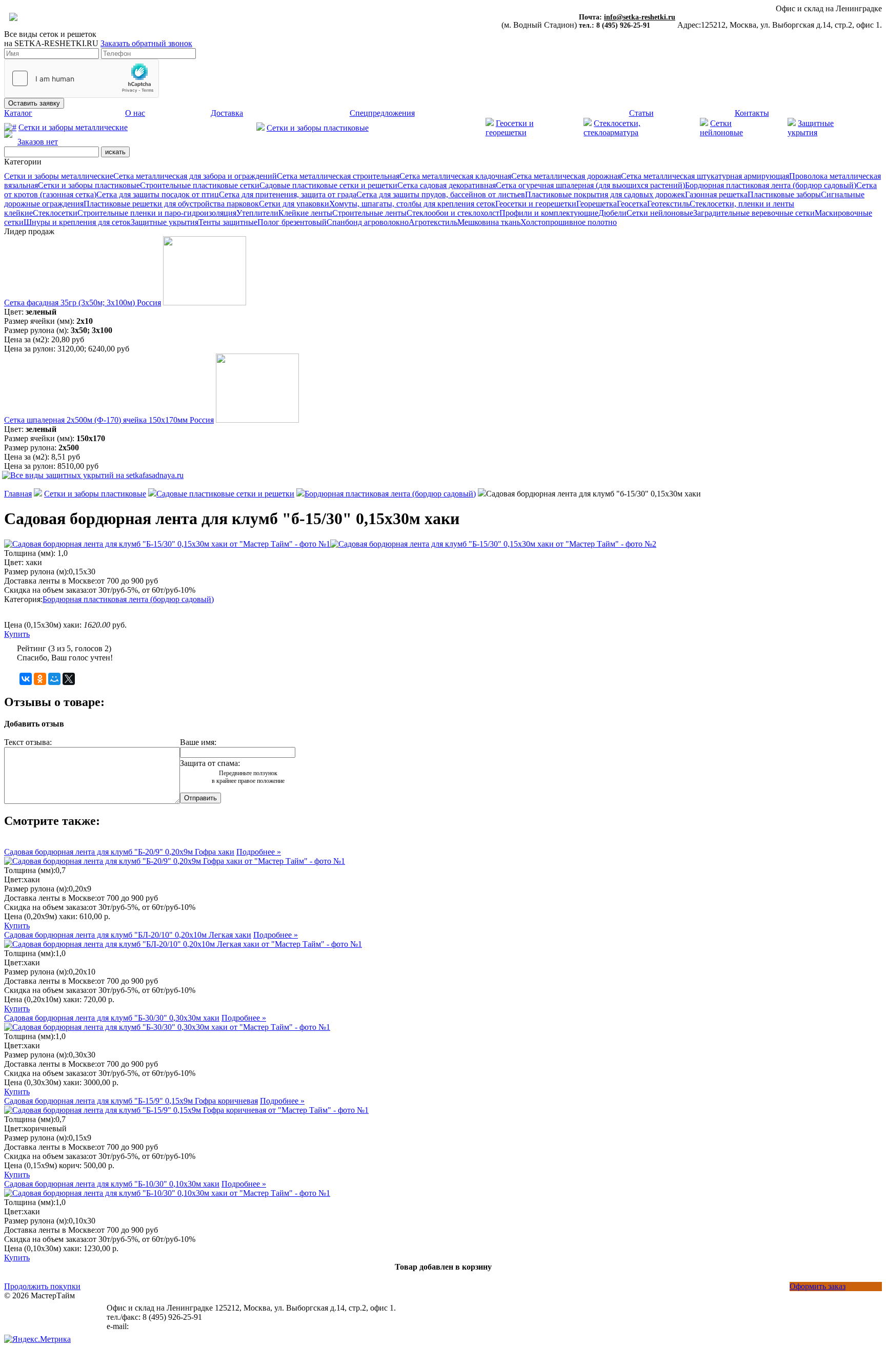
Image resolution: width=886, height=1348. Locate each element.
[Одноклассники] (40, 679)
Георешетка (596, 203)
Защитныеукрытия (811, 128)
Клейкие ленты (305, 213)
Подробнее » (258, 851)
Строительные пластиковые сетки (199, 185)
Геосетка (632, 203)
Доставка (227, 113)
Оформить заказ (817, 1286)
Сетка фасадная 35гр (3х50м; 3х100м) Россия (82, 302)
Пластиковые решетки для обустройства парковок (171, 203)
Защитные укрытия (164, 222)
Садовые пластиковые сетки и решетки (328, 185)
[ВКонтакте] (25, 679)
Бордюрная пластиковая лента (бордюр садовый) (770, 185)
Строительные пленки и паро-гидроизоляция (156, 213)
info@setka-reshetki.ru (639, 17)
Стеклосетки (55, 213)
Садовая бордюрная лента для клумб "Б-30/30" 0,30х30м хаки (111, 1017)
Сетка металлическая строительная (338, 176)
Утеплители (257, 213)
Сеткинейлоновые (721, 128)
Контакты (752, 113)
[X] (69, 679)
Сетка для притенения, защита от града (287, 194)
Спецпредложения (382, 113)
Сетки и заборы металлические (73, 127)
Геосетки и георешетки (510, 128)
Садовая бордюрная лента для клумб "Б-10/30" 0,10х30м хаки (111, 1183)
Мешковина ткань (488, 222)
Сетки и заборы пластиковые (318, 127)
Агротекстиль (433, 222)
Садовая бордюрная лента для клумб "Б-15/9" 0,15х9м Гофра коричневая (131, 1100)
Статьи (641, 113)
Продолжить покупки (42, 1286)
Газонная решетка (716, 194)
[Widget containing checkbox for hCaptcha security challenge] (81, 78)
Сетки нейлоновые (660, 213)
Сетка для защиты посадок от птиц (157, 194)
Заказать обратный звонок (146, 43)
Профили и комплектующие (548, 213)
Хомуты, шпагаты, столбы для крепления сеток (412, 203)
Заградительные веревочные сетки (754, 213)
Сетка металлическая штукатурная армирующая (705, 176)
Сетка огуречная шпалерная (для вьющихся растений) (590, 185)
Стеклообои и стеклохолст (453, 213)
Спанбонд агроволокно (368, 222)
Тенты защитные (227, 222)
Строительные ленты (369, 213)
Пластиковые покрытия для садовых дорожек (605, 194)
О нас (135, 113)
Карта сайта (25, 1314)
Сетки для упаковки (294, 203)
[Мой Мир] (54, 679)
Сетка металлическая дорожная (566, 176)
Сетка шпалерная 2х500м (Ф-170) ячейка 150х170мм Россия (109, 420)
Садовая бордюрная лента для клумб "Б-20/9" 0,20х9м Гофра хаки (119, 851)
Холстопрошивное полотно (568, 222)
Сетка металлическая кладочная (455, 176)
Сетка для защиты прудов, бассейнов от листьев (440, 194)
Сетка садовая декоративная (446, 185)
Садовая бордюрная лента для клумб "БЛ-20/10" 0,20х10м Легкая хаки (127, 934)
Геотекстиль (668, 203)
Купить (17, 634)
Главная (18, 493)
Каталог (18, 113)
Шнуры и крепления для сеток (77, 222)
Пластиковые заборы (784, 194)
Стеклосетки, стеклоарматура (611, 128)
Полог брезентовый (292, 222)
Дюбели (612, 213)
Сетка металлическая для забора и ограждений (195, 176)
